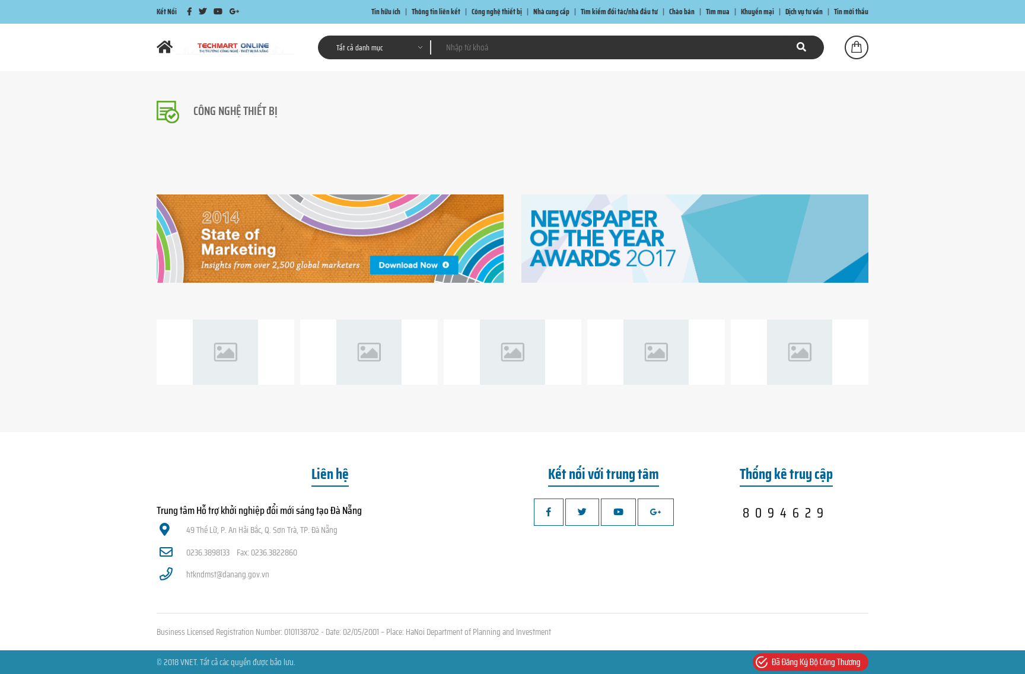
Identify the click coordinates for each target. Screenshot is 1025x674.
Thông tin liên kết (436, 11)
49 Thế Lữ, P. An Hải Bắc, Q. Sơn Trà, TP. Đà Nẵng (262, 530)
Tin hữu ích (385, 11)
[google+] (234, 11)
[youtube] (218, 11)
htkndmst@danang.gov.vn (227, 574)
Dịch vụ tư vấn (804, 11)
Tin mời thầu (851, 11)
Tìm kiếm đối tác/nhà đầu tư (619, 11)
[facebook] (189, 11)
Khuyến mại (757, 11)
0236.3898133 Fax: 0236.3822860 (241, 552)
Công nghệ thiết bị (497, 11)
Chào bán (682, 11)
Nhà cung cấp (551, 11)
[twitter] (202, 11)
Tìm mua (718, 11)
